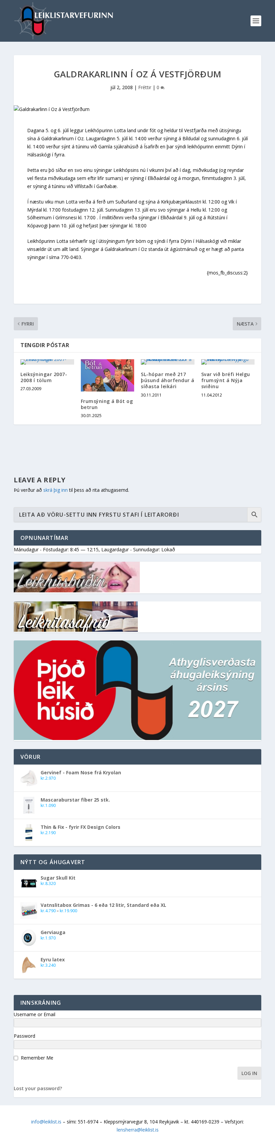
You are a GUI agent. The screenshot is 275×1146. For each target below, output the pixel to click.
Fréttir (144, 87)
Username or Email (34, 1014)
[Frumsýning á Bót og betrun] (107, 375)
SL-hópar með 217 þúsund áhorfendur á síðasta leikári (168, 380)
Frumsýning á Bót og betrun (107, 404)
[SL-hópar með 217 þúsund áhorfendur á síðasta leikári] (168, 362)
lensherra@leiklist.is (138, 1129)
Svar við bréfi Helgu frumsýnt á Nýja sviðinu (225, 380)
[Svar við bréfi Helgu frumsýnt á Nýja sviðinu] (228, 362)
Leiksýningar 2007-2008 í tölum (43, 377)
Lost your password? (38, 1088)
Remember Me (37, 1058)
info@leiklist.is (46, 1121)
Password (24, 1036)
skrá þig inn (55, 490)
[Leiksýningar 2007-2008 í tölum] (47, 362)
